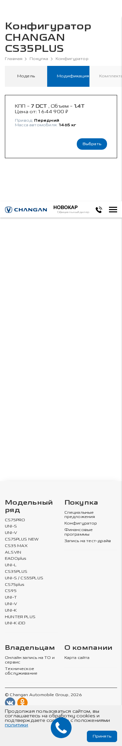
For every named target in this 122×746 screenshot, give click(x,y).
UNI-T (11, 597)
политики (16, 725)
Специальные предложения (79, 514)
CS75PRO (15, 520)
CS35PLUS (16, 572)
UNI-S (11, 526)
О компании (88, 648)
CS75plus (14, 585)
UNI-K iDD (15, 623)
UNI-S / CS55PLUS (24, 578)
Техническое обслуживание (21, 671)
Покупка (39, 59)
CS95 (11, 591)
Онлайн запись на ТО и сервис (30, 660)
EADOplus (15, 558)
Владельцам (30, 648)
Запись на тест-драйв (87, 541)
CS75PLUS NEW (22, 539)
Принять (102, 736)
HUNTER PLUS (20, 617)
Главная (13, 59)
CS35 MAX (16, 546)
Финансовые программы (78, 532)
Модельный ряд (29, 506)
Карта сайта (77, 658)
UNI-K (11, 610)
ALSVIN (13, 552)
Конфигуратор (72, 59)
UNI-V (11, 533)
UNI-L (11, 565)
